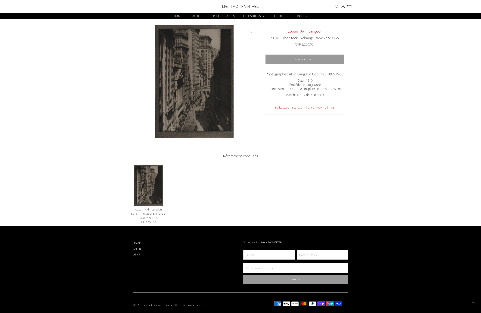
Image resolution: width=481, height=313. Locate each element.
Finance (309, 107)
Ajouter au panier (305, 59)
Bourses (297, 107)
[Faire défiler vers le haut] (473, 302)
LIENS (136, 254)
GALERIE (196, 16)
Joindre (295, 279)
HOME (178, 16)
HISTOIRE (279, 16)
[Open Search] (336, 6)
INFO (301, 16)
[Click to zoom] (250, 31)
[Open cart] (349, 6)
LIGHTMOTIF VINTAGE (240, 6)
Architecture (281, 107)
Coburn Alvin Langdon (304, 31)
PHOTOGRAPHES (224, 16)
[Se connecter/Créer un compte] (343, 6)
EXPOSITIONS (252, 16)
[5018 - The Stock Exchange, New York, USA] (148, 185)
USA (333, 107)
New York (322, 107)
